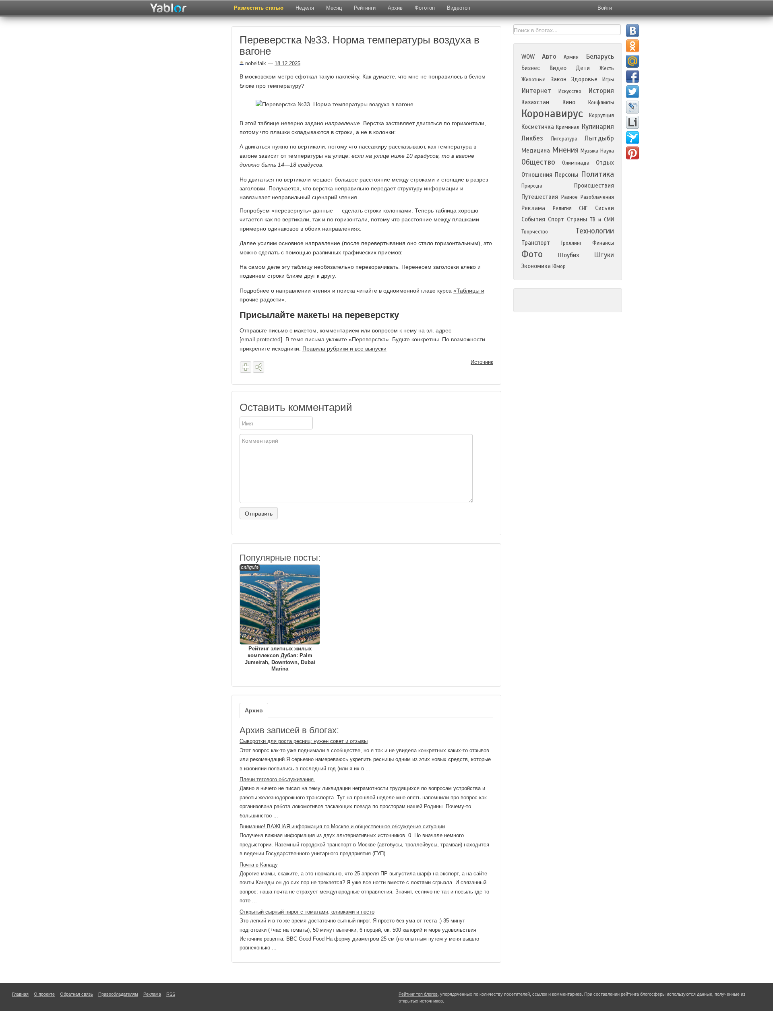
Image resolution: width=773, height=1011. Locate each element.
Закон (558, 79)
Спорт (556, 219)
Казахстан (535, 102)
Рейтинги (365, 8)
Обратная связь (76, 994)
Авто (549, 56)
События (533, 219)
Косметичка (537, 126)
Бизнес (530, 68)
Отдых (605, 162)
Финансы (603, 243)
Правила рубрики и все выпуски (344, 348)
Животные (533, 79)
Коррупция (601, 115)
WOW (528, 56)
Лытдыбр (599, 138)
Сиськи (604, 208)
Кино (568, 102)
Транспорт (535, 242)
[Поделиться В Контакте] (632, 30)
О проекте (44, 994)
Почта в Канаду (259, 865)
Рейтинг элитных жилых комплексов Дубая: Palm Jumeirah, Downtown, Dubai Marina (278, 618)
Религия (562, 208)
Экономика (536, 266)
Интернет (536, 91)
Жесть (606, 68)
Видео (558, 68)
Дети (583, 68)
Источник (482, 362)
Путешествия (539, 196)
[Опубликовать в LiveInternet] (632, 122)
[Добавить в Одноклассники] (632, 45)
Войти (604, 8)
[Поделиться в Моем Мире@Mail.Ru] (632, 61)
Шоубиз (568, 255)
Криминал (567, 127)
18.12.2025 (287, 63)
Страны (577, 219)
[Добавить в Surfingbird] (632, 137)
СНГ (583, 208)
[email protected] (261, 339)
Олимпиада (575, 163)
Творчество (534, 232)
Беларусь (600, 56)
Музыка (589, 151)
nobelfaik (255, 63)
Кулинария (597, 126)
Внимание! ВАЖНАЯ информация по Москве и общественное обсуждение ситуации (342, 826)
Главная (20, 994)
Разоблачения (597, 197)
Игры (608, 79)
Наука (607, 151)
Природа (531, 186)
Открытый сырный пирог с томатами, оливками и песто (307, 912)
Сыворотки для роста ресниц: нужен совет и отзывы (304, 741)
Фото (532, 254)
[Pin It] (632, 152)
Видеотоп (458, 8)
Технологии (594, 230)
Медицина (535, 150)
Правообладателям (118, 994)
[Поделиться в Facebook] (632, 76)
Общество (538, 162)
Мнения (565, 150)
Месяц (334, 8)
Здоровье (584, 79)
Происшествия (594, 185)
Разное (569, 197)
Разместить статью (258, 8)
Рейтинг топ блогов (418, 994)
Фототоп (425, 8)
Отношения (536, 174)
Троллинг (571, 243)
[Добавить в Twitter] (632, 91)
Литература (564, 139)
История (601, 91)
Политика (597, 174)
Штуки (604, 255)
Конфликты (601, 102)
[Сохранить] (245, 367)
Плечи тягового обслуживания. (277, 779)
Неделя (305, 8)
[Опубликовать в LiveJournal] (632, 107)
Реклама (533, 208)
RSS (170, 994)
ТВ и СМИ (602, 220)
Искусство (569, 91)
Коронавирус (552, 113)
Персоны (567, 174)
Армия (571, 57)
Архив (395, 8)
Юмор (559, 266)
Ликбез (532, 138)
